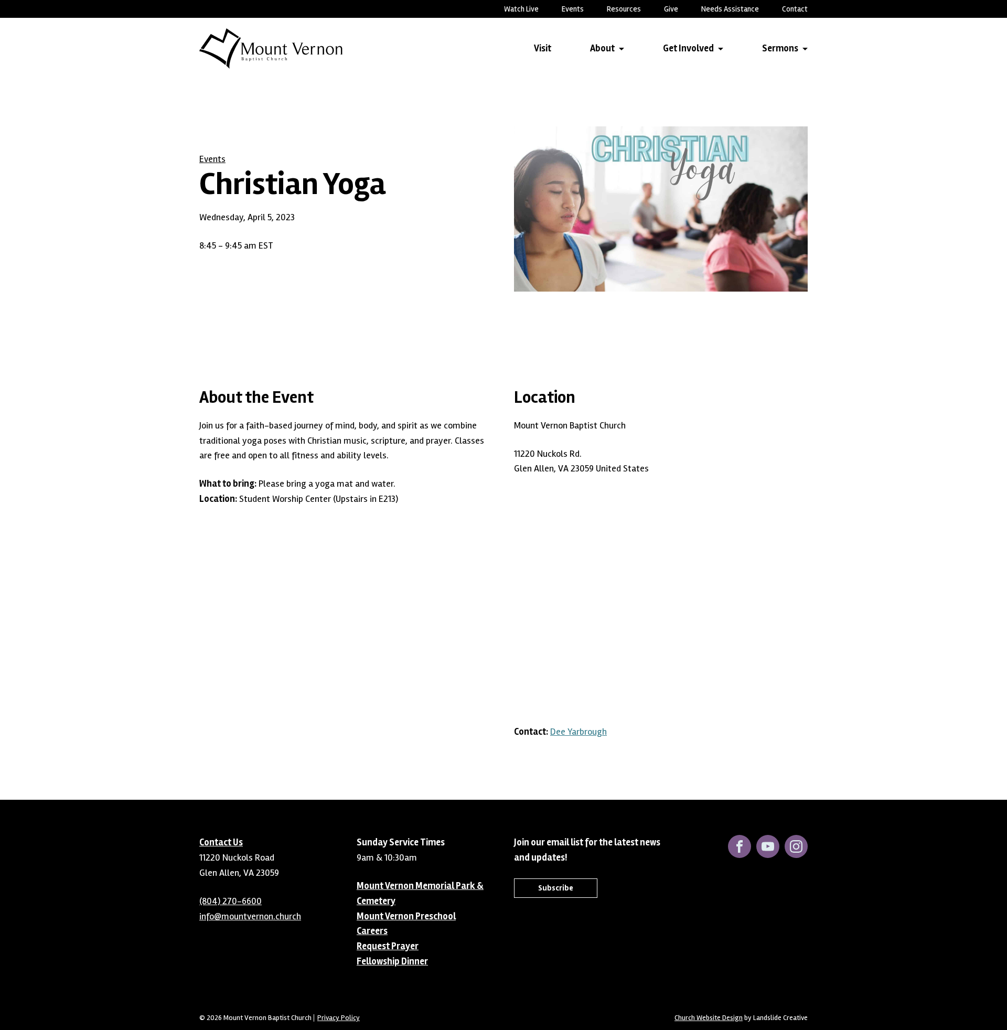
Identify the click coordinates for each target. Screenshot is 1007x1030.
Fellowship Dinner (392, 961)
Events (573, 9)
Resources (624, 9)
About (602, 48)
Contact (795, 9)
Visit (542, 48)
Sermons (780, 48)
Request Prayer (388, 946)
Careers (372, 931)
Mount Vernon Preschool (406, 916)
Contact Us (221, 842)
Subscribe (555, 888)
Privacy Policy (338, 1018)
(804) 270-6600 (230, 901)
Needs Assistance (730, 9)
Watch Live (521, 9)
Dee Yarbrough (578, 731)
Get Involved (688, 48)
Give (671, 9)
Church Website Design (708, 1017)
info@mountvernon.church (250, 916)
